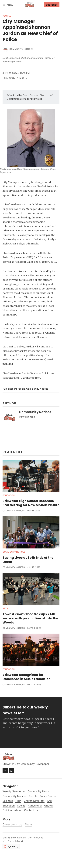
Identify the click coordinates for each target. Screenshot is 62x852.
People (7, 16)
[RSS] (11, 770)
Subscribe (52, 4)
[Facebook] (5, 770)
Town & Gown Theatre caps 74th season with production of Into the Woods (30, 618)
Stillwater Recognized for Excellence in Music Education (27, 677)
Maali (20, 841)
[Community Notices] (5, 49)
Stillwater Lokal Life (21, 837)
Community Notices (21, 49)
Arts (5, 609)
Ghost (11, 841)
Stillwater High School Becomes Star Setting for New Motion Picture (31, 503)
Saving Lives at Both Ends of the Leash (28, 559)
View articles (27, 417)
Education (8, 495)
